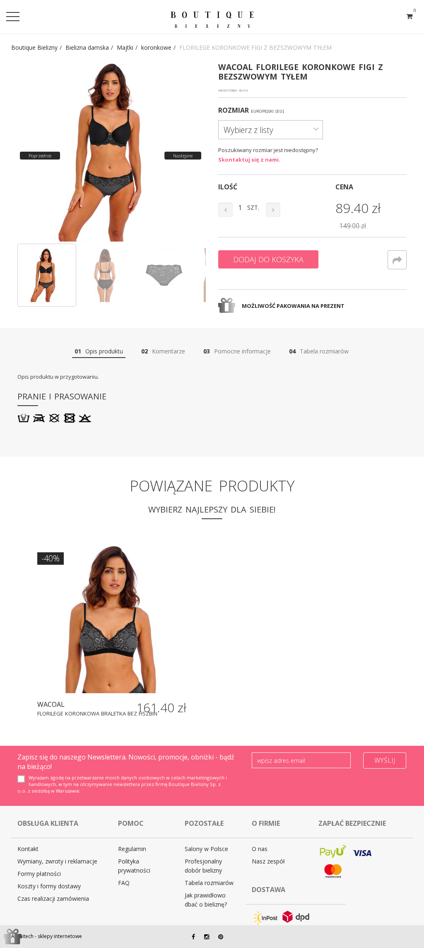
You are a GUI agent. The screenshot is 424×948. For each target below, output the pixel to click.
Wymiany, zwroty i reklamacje (57, 861)
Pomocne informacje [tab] (237, 351)
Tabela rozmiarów (209, 883)
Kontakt (28, 849)
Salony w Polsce (206, 849)
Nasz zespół (268, 861)
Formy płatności (39, 874)
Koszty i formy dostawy (49, 886)
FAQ (124, 883)
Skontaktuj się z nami (248, 159)
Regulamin (132, 849)
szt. (253, 207)
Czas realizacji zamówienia (53, 898)
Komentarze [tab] (163, 351)
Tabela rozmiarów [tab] (319, 351)
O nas (259, 849)
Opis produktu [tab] (99, 351)
